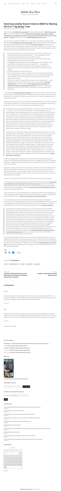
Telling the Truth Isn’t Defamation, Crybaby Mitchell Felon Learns (17, 421)
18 (10, 461)
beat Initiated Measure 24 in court (36, 37)
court (6, 264)
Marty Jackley (29, 264)
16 (5, 461)
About (27, 3)
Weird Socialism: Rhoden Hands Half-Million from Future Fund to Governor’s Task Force (30, 343)
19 (12, 461)
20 (15, 461)
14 (18, 459)
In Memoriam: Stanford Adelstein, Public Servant (17, 345)
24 (7, 464)
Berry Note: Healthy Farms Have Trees (12, 432)
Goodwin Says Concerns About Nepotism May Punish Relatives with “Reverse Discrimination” (23, 439)
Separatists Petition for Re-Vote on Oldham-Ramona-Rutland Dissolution (19, 414)
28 (18, 464)
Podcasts (39, 3)
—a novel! (14, 3)
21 (18, 461)
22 (20, 461)
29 (20, 464)
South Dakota (15, 260)
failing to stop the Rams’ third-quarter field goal (33, 196)
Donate (23, 3)
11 (10, 459)
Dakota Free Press (30, 12)
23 (5, 464)
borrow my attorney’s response (22, 92)
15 (20, 459)
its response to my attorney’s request (21, 43)
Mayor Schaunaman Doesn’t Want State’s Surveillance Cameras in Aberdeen (19, 435)
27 (15, 464)
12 (12, 459)
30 (5, 467)
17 (7, 461)
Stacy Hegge (37, 264)
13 (15, 459)
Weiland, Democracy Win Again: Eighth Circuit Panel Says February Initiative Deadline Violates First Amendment (27, 428)
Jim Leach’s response (47, 205)
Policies (32, 3)
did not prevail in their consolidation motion (41, 187)
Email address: (7, 395)
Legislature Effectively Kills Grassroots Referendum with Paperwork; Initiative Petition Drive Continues (15, 275)
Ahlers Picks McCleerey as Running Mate (12, 425)
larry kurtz (6, 348)
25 (10, 464)
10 (7, 459)
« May (5, 470)
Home (5, 3)
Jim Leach (22, 264)
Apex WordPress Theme (26, 489)
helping (12, 37)
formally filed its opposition (20, 32)
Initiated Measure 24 (13, 264)
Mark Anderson (7, 343)
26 (12, 464)
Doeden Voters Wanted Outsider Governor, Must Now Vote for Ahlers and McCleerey (22, 417)
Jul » (8, 470)
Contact (44, 3)
